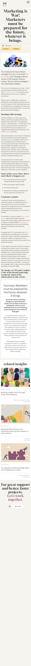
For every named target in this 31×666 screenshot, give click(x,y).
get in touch (18, 506)
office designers (22, 222)
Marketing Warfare (10, 92)
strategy (7, 131)
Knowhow (6, 49)
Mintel (26, 232)
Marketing (16, 49)
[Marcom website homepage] (4, 4)
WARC (12, 232)
